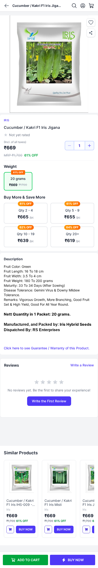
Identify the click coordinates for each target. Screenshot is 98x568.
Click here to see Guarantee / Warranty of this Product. (46, 348)
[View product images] (49, 64)
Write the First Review (49, 401)
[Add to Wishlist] (91, 22)
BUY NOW (76, 560)
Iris (6, 120)
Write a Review (82, 365)
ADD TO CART (28, 560)
